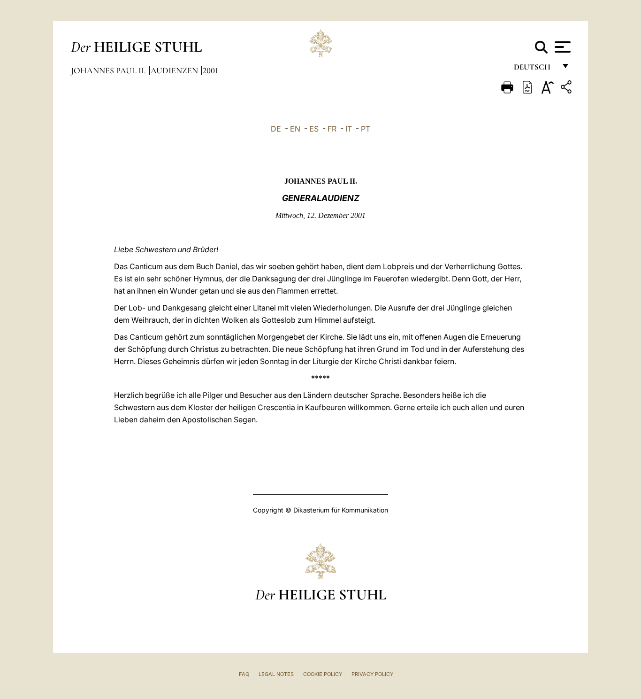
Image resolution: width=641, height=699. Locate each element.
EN (295, 128)
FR (332, 128)
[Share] (567, 88)
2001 (210, 70)
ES (314, 128)
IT (348, 128)
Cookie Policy (322, 674)
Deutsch (535, 69)
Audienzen (175, 70)
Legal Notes (276, 674)
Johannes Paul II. (109, 70)
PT (365, 128)
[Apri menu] (561, 47)
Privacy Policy (372, 674)
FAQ (244, 674)
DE (276, 128)
